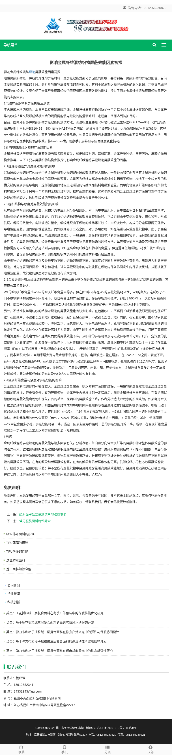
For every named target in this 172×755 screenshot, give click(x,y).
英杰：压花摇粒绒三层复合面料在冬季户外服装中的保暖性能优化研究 (54, 613)
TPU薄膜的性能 (17, 551)
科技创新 (13, 602)
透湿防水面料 (15, 560)
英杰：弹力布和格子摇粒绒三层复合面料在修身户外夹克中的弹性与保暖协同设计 (62, 632)
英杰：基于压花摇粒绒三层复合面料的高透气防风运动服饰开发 (50, 622)
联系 (21, 752)
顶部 (150, 752)
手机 (64, 752)
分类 (107, 752)
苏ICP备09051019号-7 (111, 728)
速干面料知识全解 (18, 569)
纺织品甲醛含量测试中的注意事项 (42, 514)
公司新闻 (13, 585)
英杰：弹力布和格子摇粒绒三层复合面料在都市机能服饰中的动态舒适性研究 (59, 651)
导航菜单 (10, 45)
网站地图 (131, 728)
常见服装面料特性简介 (35, 521)
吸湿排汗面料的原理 (20, 534)
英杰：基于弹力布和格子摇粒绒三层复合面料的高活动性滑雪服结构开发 (56, 641)
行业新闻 (13, 594)
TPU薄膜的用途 (17, 543)
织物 (32, 72)
